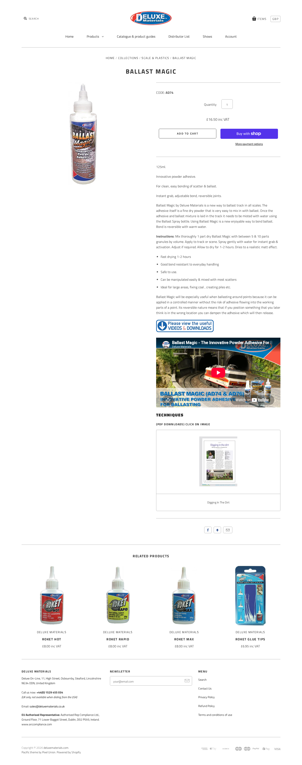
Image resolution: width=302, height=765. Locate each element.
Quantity (210, 104)
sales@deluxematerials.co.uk (47, 706)
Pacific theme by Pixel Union (38, 752)
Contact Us (205, 688)
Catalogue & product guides (136, 36)
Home (69, 36)
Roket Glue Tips (250, 639)
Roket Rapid (117, 639)
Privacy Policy (206, 697)
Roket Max (184, 639)
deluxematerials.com (56, 747)
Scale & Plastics (155, 58)
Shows (207, 36)
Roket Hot (51, 639)
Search (202, 679)
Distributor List (179, 36)
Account (231, 36)
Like (208, 530)
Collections (128, 58)
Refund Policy (206, 706)
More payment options (249, 144)
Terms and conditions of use (215, 715)
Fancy (217, 530)
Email (227, 530)
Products (93, 36)
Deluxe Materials (51, 632)
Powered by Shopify (69, 752)
